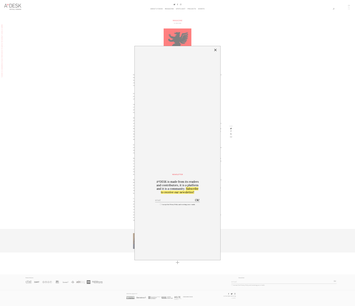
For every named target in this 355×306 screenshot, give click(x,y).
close (215, 50)
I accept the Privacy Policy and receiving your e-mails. (178, 204)
